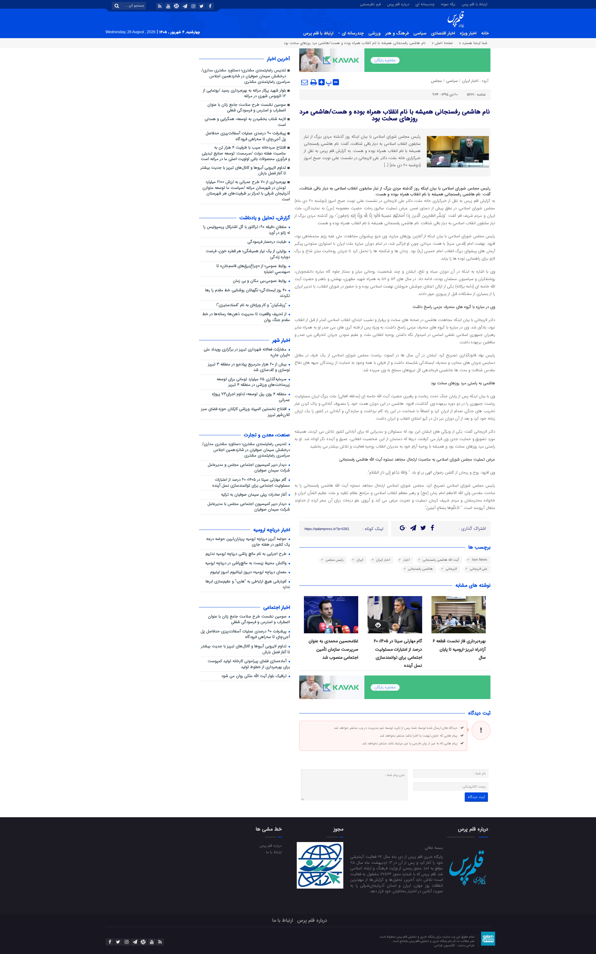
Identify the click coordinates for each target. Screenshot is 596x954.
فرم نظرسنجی (370, 3)
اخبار (406, 560)
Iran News (479, 560)
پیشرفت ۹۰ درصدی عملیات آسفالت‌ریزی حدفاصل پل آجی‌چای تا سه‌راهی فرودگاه (245, 136)
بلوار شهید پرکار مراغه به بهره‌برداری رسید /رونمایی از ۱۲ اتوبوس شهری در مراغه (244, 94)
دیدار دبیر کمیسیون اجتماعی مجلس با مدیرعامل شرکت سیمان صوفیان (248, 507)
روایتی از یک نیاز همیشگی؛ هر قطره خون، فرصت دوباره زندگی (248, 254)
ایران (360, 560)
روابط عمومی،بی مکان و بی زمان (260, 281)
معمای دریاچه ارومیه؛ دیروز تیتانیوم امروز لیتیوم (249, 572)
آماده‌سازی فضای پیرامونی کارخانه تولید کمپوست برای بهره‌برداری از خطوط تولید (249, 664)
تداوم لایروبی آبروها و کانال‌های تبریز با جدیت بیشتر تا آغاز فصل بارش (243, 171)
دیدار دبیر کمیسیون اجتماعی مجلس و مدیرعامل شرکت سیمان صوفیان (249, 468)
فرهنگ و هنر (397, 33)
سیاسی (420, 33)
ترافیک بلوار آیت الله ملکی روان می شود (254, 676)
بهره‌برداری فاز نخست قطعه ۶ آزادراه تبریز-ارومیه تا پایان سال (459, 649)
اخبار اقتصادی (443, 33)
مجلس (436, 81)
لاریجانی (451, 569)
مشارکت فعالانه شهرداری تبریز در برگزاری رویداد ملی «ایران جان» (247, 353)
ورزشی (374, 33)
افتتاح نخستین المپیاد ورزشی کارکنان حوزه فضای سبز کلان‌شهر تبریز (245, 412)
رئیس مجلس (335, 560)
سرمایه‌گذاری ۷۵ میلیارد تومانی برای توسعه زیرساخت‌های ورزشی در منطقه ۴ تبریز (253, 382)
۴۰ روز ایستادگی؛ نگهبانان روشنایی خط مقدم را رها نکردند (247, 293)
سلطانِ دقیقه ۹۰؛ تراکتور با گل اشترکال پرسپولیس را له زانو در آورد (246, 230)
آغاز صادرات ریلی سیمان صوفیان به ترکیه (254, 495)
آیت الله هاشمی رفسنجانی (441, 560)
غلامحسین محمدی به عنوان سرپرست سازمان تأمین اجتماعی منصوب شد (333, 649)
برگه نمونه (448, 3)
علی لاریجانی (478, 569)
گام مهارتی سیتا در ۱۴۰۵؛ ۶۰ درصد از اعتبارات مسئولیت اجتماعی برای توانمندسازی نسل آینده (251, 483)
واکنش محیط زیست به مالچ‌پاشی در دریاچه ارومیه (246, 563)
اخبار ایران (470, 81)
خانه (485, 33)
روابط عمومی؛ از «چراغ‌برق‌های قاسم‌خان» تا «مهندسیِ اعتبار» (253, 269)
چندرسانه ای (425, 3)
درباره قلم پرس (398, 3)
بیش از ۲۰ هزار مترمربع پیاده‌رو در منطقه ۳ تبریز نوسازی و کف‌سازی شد (249, 367)
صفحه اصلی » (442, 43)
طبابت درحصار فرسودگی (267, 242)
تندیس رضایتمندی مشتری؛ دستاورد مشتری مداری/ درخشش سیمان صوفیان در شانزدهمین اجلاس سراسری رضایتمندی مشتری (245, 76)
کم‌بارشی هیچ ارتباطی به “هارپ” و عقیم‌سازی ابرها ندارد (247, 585)
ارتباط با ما (274, 852)
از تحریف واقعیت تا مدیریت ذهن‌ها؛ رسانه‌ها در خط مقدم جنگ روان (246, 317)
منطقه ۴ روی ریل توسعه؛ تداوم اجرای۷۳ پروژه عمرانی (251, 397)
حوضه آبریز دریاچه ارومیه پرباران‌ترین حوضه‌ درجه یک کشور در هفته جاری (248, 542)
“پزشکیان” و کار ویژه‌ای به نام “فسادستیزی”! (252, 305)
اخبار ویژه (468, 33)
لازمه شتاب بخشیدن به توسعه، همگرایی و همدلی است (245, 122)
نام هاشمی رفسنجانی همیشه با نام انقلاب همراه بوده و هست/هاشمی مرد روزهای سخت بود (395, 115)
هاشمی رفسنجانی (420, 569)
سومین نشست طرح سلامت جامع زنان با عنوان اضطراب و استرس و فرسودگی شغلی (246, 108)
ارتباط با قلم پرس (474, 3)
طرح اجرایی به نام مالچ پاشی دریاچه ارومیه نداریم (246, 554)
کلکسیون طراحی (445, 945)
